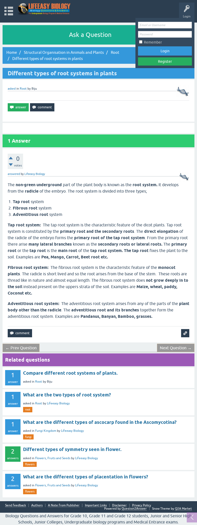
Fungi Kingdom (45, 431)
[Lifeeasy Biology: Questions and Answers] (44, 9)
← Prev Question (21, 347)
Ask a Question (90, 34)
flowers (30, 464)
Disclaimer (119, 505)
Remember (153, 42)
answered (14, 173)
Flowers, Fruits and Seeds (52, 458)
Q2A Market (183, 508)
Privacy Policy (141, 505)
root (27, 409)
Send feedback (15, 505)
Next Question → (176, 347)
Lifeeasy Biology (58, 403)
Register (165, 61)
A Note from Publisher (64, 505)
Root (23, 88)
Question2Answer (134, 508)
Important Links (96, 505)
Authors (37, 505)
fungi (28, 436)
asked (12, 88)
